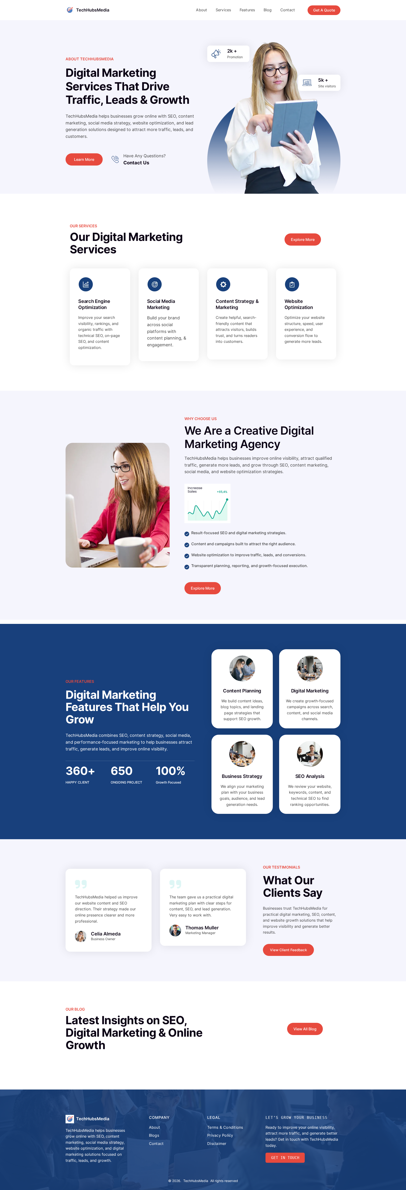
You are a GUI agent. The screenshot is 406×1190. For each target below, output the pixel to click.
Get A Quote (324, 10)
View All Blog (304, 1029)
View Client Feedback (288, 950)
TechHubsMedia (92, 10)
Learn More (84, 159)
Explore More (303, 239)
